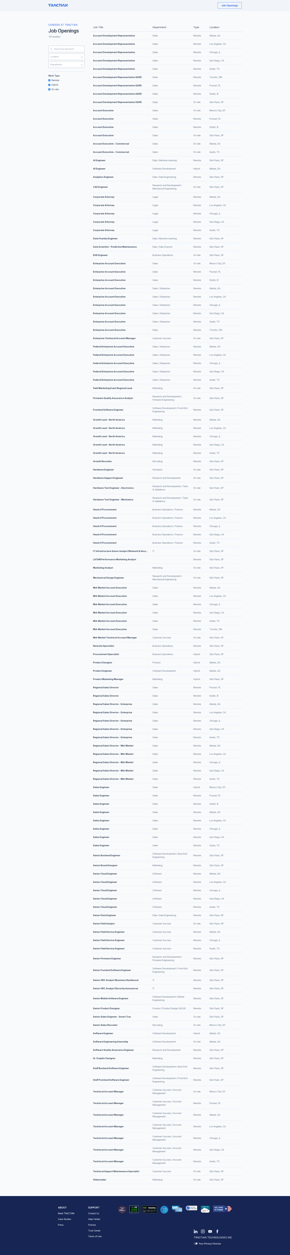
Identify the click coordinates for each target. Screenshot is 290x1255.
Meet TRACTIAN (66, 1213)
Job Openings (229, 5)
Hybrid (55, 84)
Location (54, 56)
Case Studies (64, 1219)
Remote (55, 80)
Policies (92, 1225)
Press (61, 1225)
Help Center (94, 1219)
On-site (55, 89)
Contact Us (93, 1213)
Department (56, 64)
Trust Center (94, 1230)
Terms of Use (95, 1236)
